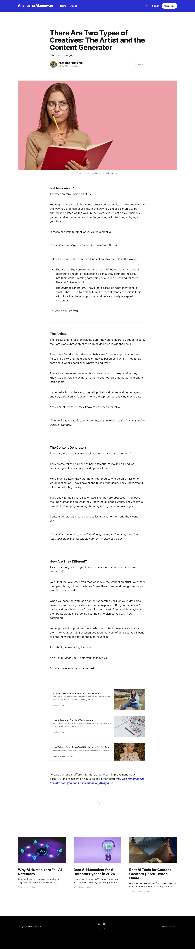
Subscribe (169, 6)
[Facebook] (104, 924)
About (73, 6)
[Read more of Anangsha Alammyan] (53, 64)
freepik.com (113, 173)
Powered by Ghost (169, 926)
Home (63, 6)
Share (140, 64)
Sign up (102, 929)
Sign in (155, 6)
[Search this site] (147, 6)
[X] (99, 924)
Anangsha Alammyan (35, 5)
